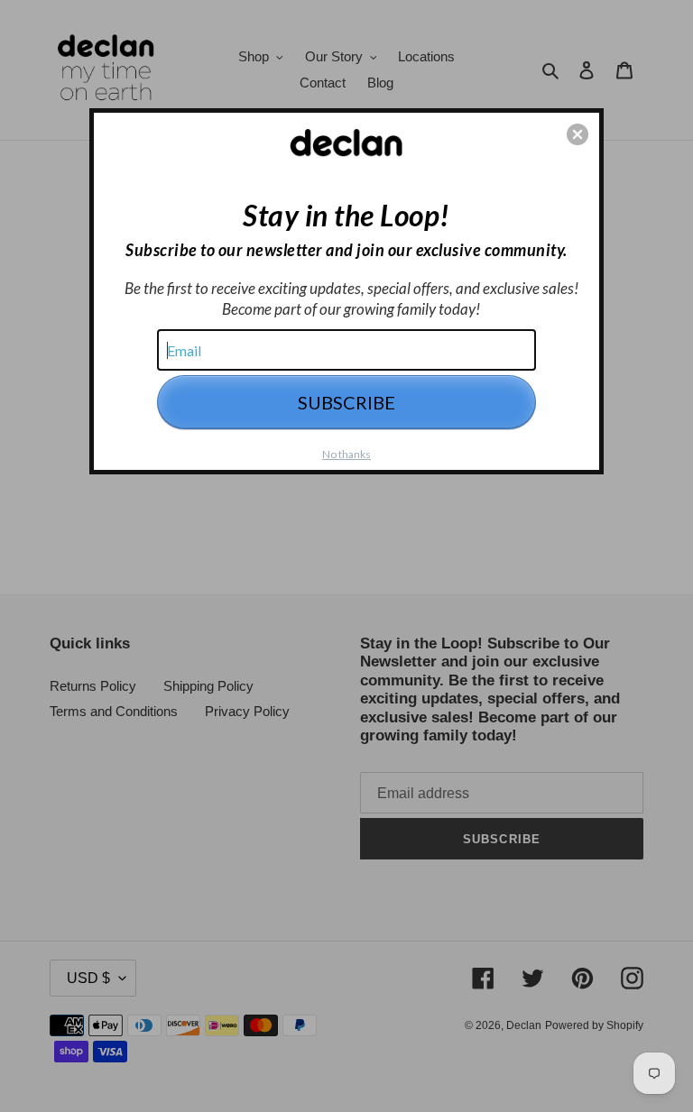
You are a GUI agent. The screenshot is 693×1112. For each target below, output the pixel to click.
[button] (577, 134)
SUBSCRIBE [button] (346, 402)
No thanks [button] (346, 454)
